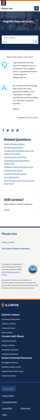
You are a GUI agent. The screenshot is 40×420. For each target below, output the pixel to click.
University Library (9, 375)
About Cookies (8, 389)
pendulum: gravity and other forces (18, 167)
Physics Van (9, 234)
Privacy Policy (8, 396)
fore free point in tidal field (15, 157)
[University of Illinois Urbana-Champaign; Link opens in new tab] (3, 3)
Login (4, 414)
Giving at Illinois (8, 345)
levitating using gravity (13, 147)
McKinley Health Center (11, 367)
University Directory (10, 354)
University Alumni (9, 341)
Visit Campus (7, 332)
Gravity (7, 209)
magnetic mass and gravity (15, 174)
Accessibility (7, 408)
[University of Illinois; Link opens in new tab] (10, 305)
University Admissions (11, 319)
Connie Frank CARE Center (12, 371)
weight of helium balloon (14, 144)
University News (8, 328)
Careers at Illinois (9, 323)
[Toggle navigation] (36, 8)
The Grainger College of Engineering (16, 248)
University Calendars (10, 349)
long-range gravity (11, 177)
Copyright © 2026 (9, 402)
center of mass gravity (13, 170)
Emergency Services (10, 362)
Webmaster (25, 408)
